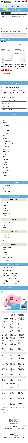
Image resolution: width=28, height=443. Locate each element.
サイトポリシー (6, 260)
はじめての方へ (6, 235)
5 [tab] (17, 29)
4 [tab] (15, 29)
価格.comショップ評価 (8, 267)
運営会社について (6, 109)
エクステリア (6, 146)
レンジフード (6, 130)
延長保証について (7, 213)
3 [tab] (14, 29)
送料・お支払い (6, 202)
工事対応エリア (6, 222)
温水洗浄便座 (6, 151)
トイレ (4, 117)
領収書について (6, 215)
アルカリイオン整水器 (8, 141)
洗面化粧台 (5, 154)
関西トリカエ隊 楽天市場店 (9, 275)
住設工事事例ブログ (8, 270)
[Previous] (1, 29)
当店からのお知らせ (7, 247)
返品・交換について (7, 210)
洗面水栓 (5, 138)
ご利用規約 (5, 252)
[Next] (27, 29)
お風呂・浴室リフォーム (9, 191)
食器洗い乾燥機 (6, 120)
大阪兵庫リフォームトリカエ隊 (10, 281)
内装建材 (5, 172)
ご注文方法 (5, 205)
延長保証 (5, 175)
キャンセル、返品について (8, 100)
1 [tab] (11, 29)
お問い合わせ (6, 240)
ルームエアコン (6, 159)
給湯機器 (5, 122)
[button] (14, 421)
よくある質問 (5, 106)
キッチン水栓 (6, 133)
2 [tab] (13, 29)
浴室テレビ (5, 157)
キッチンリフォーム (7, 188)
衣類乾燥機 (5, 167)
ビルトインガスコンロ (8, 125)
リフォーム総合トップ (8, 185)
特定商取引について (7, 255)
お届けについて (6, 103)
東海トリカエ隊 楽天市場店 (9, 273)
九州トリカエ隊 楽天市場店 (9, 278)
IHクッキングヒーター (8, 128)
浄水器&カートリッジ (8, 143)
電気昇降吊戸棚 (6, 170)
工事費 (4, 178)
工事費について (6, 227)
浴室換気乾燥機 (6, 149)
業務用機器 (5, 164)
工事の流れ (5, 225)
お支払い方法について (7, 97)
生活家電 (3, 35)
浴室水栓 (5, 135)
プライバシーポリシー (8, 257)
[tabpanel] (14, 22)
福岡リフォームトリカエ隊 (9, 283)
